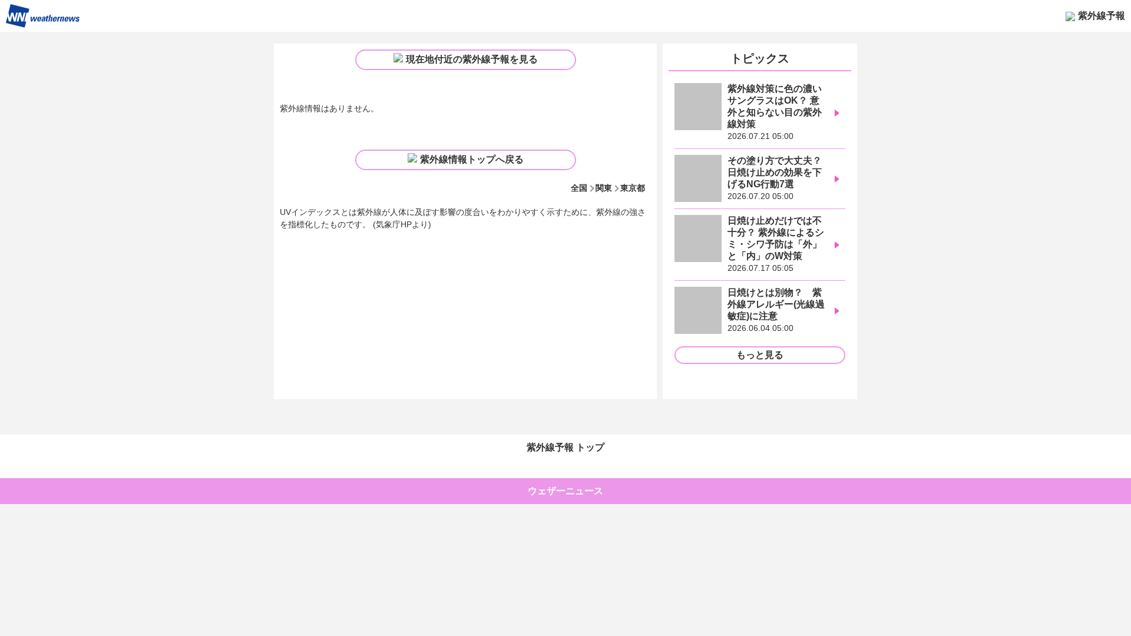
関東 (604, 188)
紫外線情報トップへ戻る (472, 159)
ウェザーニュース (565, 491)
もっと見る (759, 355)
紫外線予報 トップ (565, 447)
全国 (579, 188)
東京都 (632, 188)
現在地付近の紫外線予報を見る (472, 59)
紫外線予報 (1101, 16)
